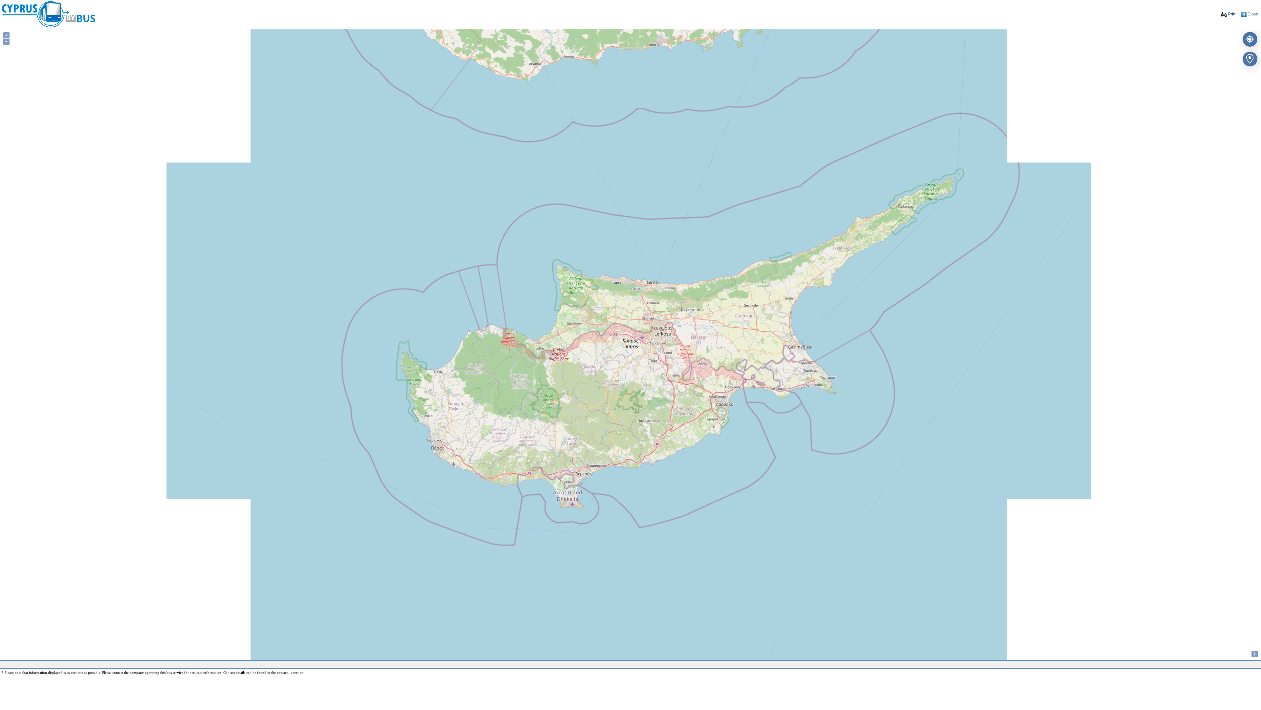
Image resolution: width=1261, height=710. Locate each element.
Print (1231, 14)
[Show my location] (1249, 38)
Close (1252, 14)
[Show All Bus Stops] (1249, 58)
